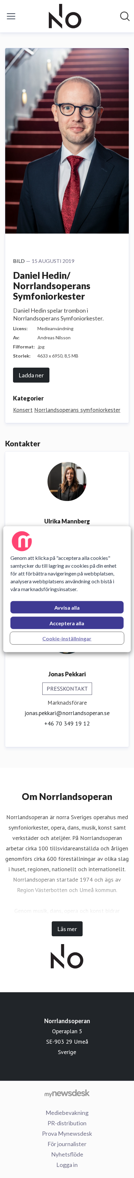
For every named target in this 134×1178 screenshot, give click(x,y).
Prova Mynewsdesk (67, 1133)
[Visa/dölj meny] (11, 16)
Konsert (23, 409)
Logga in (67, 1164)
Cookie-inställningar (66, 638)
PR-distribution (67, 1123)
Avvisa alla (67, 607)
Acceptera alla (66, 623)
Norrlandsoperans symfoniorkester (77, 409)
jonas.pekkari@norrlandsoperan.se (67, 713)
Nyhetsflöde (67, 1154)
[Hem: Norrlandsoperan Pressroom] (65, 16)
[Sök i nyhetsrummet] (125, 16)
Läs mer (67, 928)
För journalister (67, 1143)
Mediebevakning (67, 1112)
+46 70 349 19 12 (67, 723)
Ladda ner (31, 375)
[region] (66, 589)
